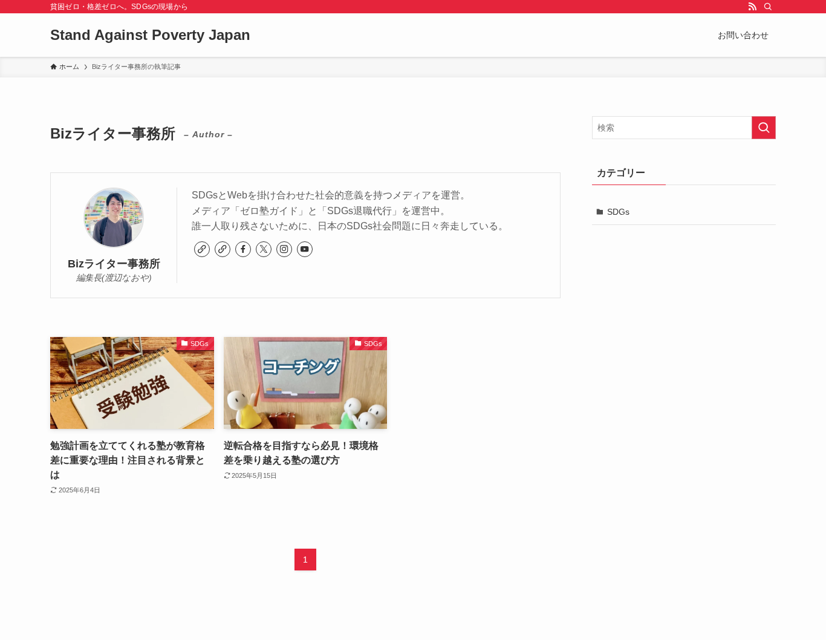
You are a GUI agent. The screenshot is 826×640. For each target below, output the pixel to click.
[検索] (768, 6)
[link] (202, 249)
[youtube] (305, 249)
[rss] (752, 6)
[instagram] (284, 249)
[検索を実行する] (764, 127)
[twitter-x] (264, 249)
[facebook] (243, 249)
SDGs (618, 212)
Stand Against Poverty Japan (150, 35)
